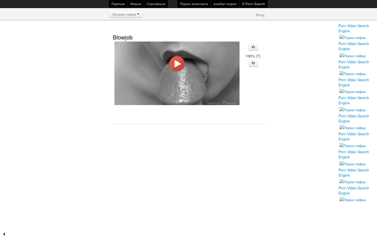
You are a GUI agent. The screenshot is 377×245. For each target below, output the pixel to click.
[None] (353, 163)
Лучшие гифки (124, 14)
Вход (260, 14)
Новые (135, 3)
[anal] (353, 36)
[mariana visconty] (353, 73)
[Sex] (353, 91)
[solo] (353, 54)
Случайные (156, 3)
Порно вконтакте (194, 3)
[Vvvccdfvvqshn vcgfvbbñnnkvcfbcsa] (353, 127)
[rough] (353, 108)
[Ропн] (353, 199)
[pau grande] (353, 145)
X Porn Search (253, 3)
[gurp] (353, 181)
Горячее (118, 3)
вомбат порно (225, 3)
